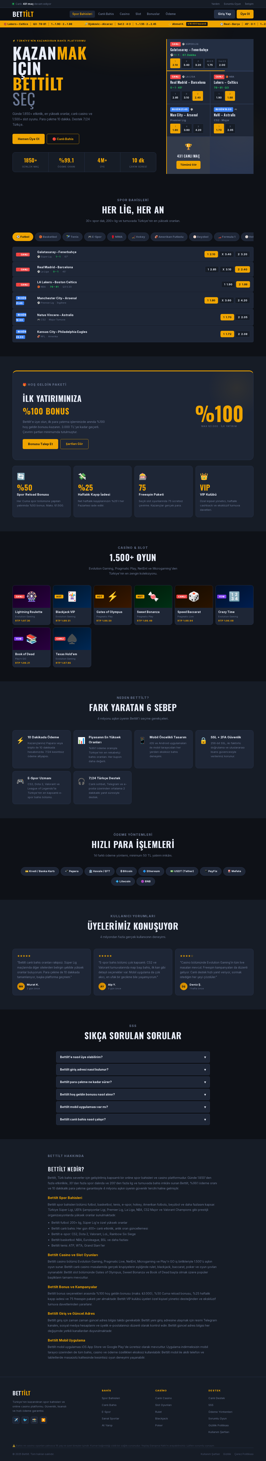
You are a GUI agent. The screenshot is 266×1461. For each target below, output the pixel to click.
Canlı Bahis (106, 14)
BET (23, 14)
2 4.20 (242, 300)
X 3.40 (226, 254)
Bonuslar (153, 14)
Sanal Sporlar (110, 1418)
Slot (138, 14)
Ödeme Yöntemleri (220, 1411)
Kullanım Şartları (218, 1432)
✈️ (16, 1420)
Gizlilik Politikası (218, 1425)
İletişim (249, 3)
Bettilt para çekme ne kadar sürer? (133, 1082)
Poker (159, 1425)
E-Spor (106, 1411)
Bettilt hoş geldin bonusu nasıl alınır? (133, 1094)
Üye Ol (245, 14)
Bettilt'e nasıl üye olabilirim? (133, 1057)
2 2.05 (242, 317)
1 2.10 (211, 254)
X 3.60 (226, 300)
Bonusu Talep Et (40, 444)
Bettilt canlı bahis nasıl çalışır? (133, 1119)
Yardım (215, 3)
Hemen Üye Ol (28, 139)
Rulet (158, 1411)
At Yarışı (107, 1425)
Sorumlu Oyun (232, 3)
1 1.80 (211, 300)
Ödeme (171, 14)
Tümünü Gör (188, 164)
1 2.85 (212, 269)
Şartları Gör (74, 444)
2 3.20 (242, 254)
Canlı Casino (163, 1398)
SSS (210, 1405)
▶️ (43, 1420)
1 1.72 (227, 334)
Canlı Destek (216, 1398)
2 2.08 (242, 334)
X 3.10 (227, 269)
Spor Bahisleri (82, 14)
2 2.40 (242, 269)
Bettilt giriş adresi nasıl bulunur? (133, 1069)
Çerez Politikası (244, 1454)
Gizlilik (227, 1454)
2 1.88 (243, 284)
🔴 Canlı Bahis (63, 139)
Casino (125, 14)
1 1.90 (228, 284)
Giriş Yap (224, 14)
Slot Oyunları (163, 1405)
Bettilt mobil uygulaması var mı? (133, 1107)
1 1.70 (227, 317)
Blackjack (161, 1418)
